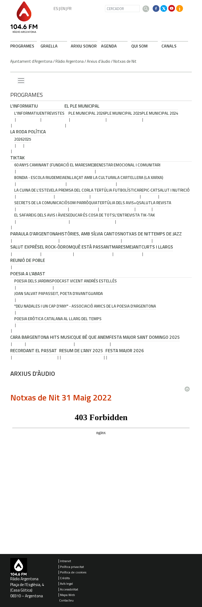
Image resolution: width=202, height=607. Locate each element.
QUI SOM (139, 46)
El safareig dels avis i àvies (41, 215)
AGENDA (109, 46)
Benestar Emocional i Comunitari (127, 165)
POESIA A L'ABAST (27, 273)
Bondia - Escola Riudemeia (39, 178)
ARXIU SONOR (84, 46)
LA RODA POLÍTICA (28, 131)
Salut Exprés (25, 247)
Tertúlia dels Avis (115, 203)
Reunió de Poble (27, 260)
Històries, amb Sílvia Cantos (89, 233)
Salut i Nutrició (174, 190)
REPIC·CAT (148, 190)
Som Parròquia (82, 203)
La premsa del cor (71, 190)
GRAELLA (49, 46)
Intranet (65, 560)
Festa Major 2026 (124, 350)
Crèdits (65, 578)
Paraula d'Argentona (34, 233)
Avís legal (66, 583)
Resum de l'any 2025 (81, 350)
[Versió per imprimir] (188, 387)
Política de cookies (73, 572)
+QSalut (142, 203)
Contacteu (66, 600)
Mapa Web (67, 594)
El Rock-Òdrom (56, 247)
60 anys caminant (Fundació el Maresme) (54, 165)
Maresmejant (127, 247)
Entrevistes (52, 113)
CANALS (168, 46)
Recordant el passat (33, 350)
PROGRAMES (22, 46)
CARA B (17, 337)
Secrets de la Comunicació (40, 203)
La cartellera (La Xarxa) (139, 178)
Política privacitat (72, 566)
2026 (18, 139)
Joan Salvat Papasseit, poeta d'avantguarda (58, 294)
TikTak (17, 157)
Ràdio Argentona (69, 61)
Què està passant (92, 247)
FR (69, 9)
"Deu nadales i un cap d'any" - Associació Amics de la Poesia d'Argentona (85, 306)
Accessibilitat (69, 589)
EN (62, 9)
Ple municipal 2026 (86, 113)
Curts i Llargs (157, 247)
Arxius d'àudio (98, 61)
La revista (161, 203)
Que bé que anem (91, 337)
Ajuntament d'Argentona (31, 61)
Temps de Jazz (166, 233)
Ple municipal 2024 (160, 113)
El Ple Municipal (81, 106)
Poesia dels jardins (33, 281)
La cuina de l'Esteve (33, 190)
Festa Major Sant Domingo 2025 (144, 337)
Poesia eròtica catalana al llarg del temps (58, 319)
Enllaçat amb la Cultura (90, 178)
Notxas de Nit (125, 61)
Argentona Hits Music (48, 337)
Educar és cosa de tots (91, 215)
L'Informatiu (24, 106)
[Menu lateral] (21, 80)
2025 (27, 139)
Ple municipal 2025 (123, 113)
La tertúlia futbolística (114, 190)
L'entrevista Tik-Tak (134, 215)
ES (56, 9)
